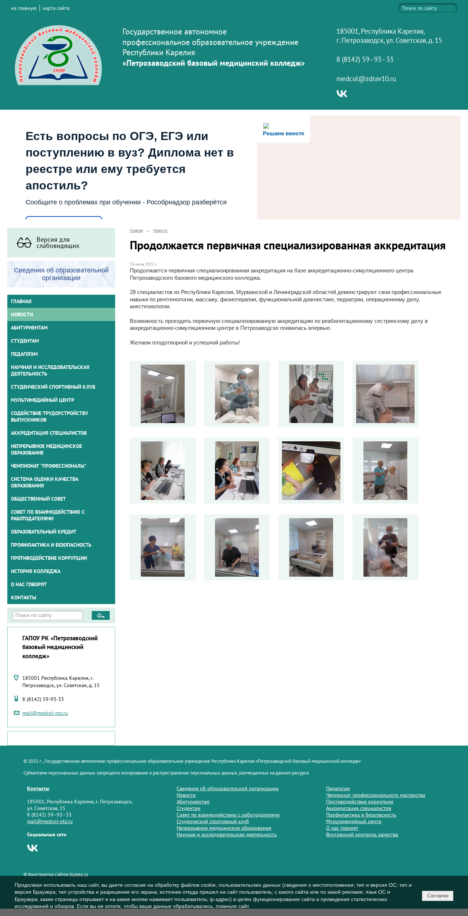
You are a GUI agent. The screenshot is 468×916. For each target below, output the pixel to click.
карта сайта (56, 8)
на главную (24, 8)
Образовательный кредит (43, 531)
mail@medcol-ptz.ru (45, 713)
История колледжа (35, 571)
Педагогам (338, 788)
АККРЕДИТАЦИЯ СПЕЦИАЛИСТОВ (49, 433)
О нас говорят (29, 584)
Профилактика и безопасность (51, 545)
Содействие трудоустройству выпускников (49, 416)
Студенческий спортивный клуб (53, 387)
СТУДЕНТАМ (25, 341)
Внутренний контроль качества (362, 834)
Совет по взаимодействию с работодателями (48, 515)
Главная (21, 301)
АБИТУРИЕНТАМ (29, 327)
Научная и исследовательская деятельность (50, 370)
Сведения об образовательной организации (228, 788)
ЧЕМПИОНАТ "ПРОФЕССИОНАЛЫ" (49, 466)
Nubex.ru (78, 874)
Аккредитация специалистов (358, 808)
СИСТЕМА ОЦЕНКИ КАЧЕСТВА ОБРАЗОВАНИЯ (44, 482)
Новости (22, 314)
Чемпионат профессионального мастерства (375, 795)
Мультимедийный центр (42, 400)
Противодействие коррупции (49, 558)
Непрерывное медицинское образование (46, 449)
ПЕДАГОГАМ (24, 354)
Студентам (188, 808)
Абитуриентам (193, 801)
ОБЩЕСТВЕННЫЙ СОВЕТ (38, 498)
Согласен (437, 895)
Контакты (23, 597)
